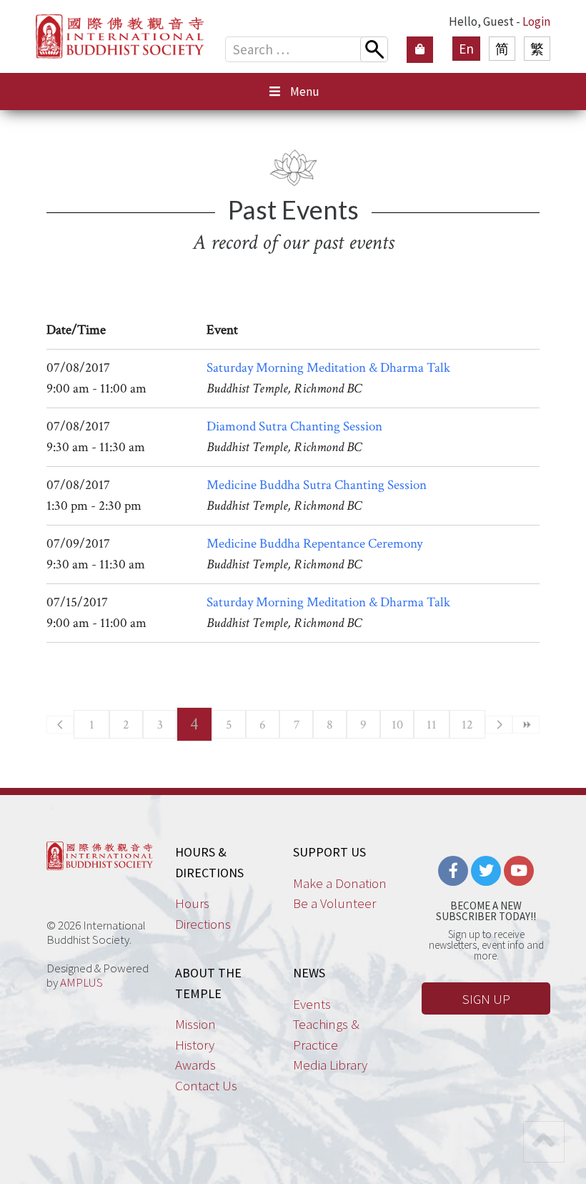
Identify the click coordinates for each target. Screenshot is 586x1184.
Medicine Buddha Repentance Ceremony (314, 544)
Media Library (330, 1064)
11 (432, 724)
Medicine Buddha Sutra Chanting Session (317, 485)
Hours (192, 903)
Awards (195, 1064)
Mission (195, 1023)
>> (526, 725)
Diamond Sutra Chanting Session (294, 426)
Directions (203, 923)
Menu (304, 91)
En (466, 48)
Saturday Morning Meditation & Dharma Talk (328, 368)
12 (467, 724)
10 (397, 724)
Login (536, 21)
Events (312, 1003)
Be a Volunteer (334, 903)
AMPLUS (81, 982)
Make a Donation (340, 883)
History (194, 1044)
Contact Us (206, 1085)
